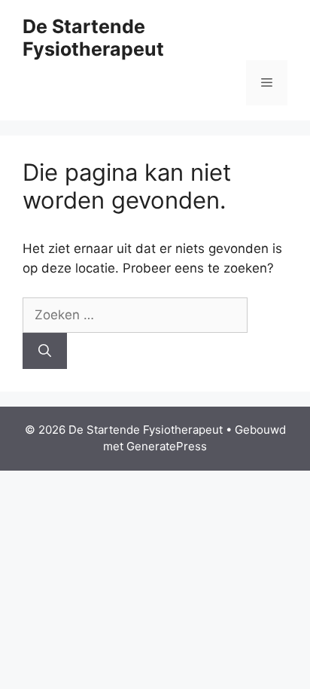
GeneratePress (166, 446)
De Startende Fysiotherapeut (93, 37)
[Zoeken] (45, 351)
